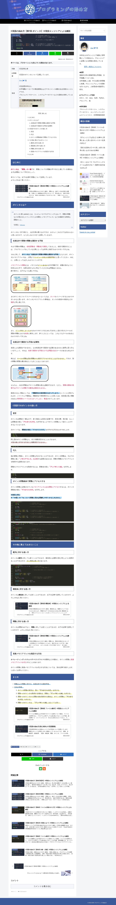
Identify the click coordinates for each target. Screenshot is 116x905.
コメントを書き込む (42, 886)
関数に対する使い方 (37, 148)
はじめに (32, 117)
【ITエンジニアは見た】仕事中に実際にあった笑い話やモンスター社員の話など (92, 140)
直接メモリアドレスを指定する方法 (42, 151)
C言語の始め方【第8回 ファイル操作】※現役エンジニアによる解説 (92, 156)
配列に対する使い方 (37, 143)
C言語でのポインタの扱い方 (38, 129)
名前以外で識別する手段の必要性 (41, 126)
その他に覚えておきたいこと (38, 140)
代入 (32, 134)
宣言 (32, 131)
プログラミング (30, 746)
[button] (68, 53)
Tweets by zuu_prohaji (87, 232)
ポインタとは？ (34, 120)
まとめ (31, 154)
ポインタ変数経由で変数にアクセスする (44, 137)
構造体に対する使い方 (38, 146)
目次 (39, 113)
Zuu (20, 80)
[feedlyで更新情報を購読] (40, 768)
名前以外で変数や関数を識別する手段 (43, 123)
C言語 (23, 746)
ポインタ (38, 746)
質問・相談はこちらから (92, 66)
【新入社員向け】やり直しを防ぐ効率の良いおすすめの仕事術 (92, 149)
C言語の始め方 (16, 746)
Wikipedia (22, 225)
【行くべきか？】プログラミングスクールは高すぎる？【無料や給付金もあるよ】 (92, 165)
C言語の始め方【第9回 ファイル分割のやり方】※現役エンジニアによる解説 (92, 130)
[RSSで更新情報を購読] (44, 768)
